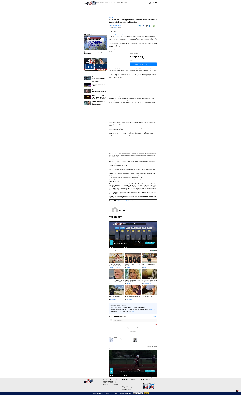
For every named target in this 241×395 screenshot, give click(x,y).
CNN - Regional (121, 200)
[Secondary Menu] (85, 2)
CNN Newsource (113, 25)
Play (122, 2)
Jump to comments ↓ (113, 204)
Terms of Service (106, 379)
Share (125, 2)
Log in (152, 316)
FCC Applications (113, 382)
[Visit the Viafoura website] (154, 346)
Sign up (155, 316)
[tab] (112, 325)
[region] (133, 331)
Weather (102, 2)
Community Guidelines (107, 381)
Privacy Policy (113, 379)
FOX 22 (110, 2)
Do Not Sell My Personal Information (110, 384)
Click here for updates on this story (116, 34)
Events (118, 2)
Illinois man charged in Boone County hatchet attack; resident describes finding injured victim (99, 97)
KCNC (118, 36)
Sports (106, 2)
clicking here (152, 309)
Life (114, 2)
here (133, 311)
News (97, 2)
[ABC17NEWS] (91, 3)
